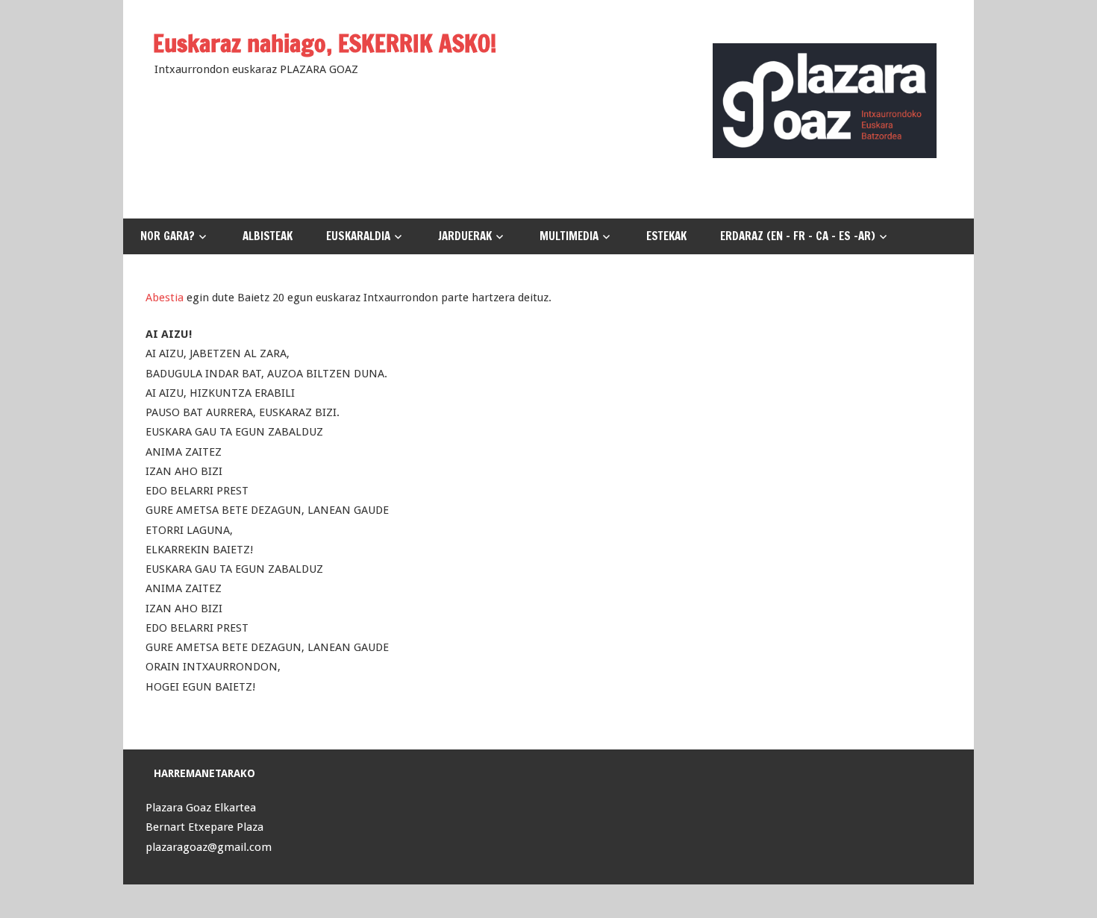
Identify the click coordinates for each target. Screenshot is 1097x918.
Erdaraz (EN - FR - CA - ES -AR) (797, 236)
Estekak (666, 236)
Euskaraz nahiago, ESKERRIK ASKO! (325, 43)
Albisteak (268, 236)
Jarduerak (465, 236)
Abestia (165, 297)
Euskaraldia (358, 236)
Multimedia (569, 236)
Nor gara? (167, 236)
